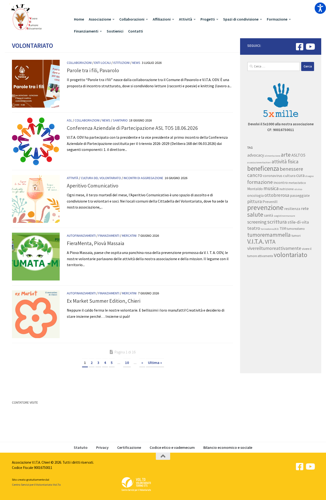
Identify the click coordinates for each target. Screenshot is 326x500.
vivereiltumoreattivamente (274, 248)
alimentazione (272, 155)
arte (286, 154)
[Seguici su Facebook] (299, 46)
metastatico (297, 183)
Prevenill (270, 201)
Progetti (207, 19)
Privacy (102, 447)
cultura (289, 175)
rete (305, 208)
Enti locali (102, 62)
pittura (254, 201)
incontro (280, 182)
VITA (270, 241)
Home (79, 19)
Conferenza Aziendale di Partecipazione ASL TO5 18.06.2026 (132, 128)
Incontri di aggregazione (143, 178)
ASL (69, 120)
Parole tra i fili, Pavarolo (93, 70)
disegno (309, 176)
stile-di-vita (298, 222)
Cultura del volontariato (101, 178)
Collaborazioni (131, 19)
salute (255, 214)
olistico (298, 189)
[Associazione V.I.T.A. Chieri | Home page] (26, 17)
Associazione (100, 19)
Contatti (135, 31)
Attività (185, 19)
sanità (268, 215)
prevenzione (265, 207)
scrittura (277, 221)
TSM (282, 228)
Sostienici (115, 31)
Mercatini (129, 235)
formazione (260, 182)
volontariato (290, 255)
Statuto (81, 447)
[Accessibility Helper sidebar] (320, 8)
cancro (254, 175)
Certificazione (129, 447)
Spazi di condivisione (240, 19)
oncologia (255, 195)
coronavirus (272, 175)
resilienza (292, 208)
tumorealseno (296, 229)
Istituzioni (121, 62)
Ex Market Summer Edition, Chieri (103, 300)
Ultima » (155, 362)
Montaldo (255, 189)
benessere (291, 168)
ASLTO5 (298, 155)
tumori (296, 235)
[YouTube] (310, 46)
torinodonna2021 (270, 229)
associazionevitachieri (259, 162)
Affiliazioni (162, 19)
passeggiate (300, 195)
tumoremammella (269, 234)
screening (257, 222)
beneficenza (263, 168)
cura (300, 175)
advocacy (255, 155)
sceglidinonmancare (284, 215)
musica (271, 188)
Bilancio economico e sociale (227, 447)
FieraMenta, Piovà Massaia (95, 243)
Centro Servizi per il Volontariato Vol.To (36, 484)
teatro (253, 228)
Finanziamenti (86, 31)
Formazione (277, 19)
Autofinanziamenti (81, 235)
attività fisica (285, 161)
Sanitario (120, 120)
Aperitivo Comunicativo (92, 185)
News (136, 62)
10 (127, 362)
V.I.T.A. (255, 241)
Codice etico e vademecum (172, 447)
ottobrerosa (276, 195)
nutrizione (286, 189)
